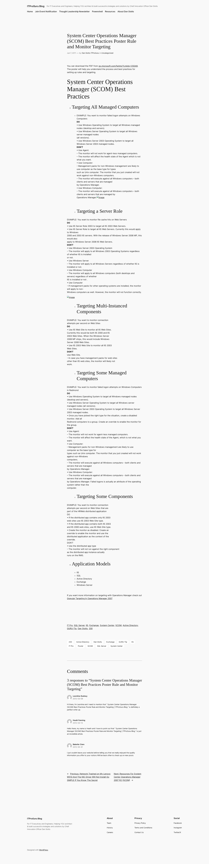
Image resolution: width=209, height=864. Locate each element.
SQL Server (79, 625)
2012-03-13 (78, 723)
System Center (107, 625)
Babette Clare (78, 744)
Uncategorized (107, 53)
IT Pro (70, 625)
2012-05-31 (78, 747)
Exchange (94, 625)
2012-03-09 (78, 699)
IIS (87, 625)
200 (91, 628)
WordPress (43, 850)
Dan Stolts (83, 628)
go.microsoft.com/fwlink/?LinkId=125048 (118, 66)
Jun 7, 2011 (71, 53)
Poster (80, 646)
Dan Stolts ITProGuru (90, 53)
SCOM (118, 625)
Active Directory (130, 625)
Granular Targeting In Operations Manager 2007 (89, 598)
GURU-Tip (72, 628)
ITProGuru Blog (35, 6)
